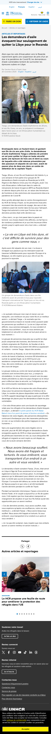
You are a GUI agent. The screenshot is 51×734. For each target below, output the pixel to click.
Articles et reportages (17, 28)
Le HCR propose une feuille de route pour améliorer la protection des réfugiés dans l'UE (23, 602)
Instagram (14, 652)
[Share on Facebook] (28, 546)
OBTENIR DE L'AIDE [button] (38, 21)
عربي (40, 7)
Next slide (46, 279)
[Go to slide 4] (25, 614)
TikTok (25, 652)
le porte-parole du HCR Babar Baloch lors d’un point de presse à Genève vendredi (23, 412)
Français (21, 7)
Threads (36, 652)
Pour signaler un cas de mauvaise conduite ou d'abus (24, 695)
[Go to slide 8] (34, 614)
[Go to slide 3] (22, 614)
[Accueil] (14, 13)
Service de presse (9, 691)
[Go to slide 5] (27, 614)
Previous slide (4, 279)
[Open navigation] (3, 13)
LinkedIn (30, 652)
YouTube (19, 652)
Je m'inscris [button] (9, 671)
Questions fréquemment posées (15, 683)
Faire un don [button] (42, 15)
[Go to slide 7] (32, 614)
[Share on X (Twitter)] (22, 546)
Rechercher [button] (34, 15)
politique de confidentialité (16, 720)
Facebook (8, 652)
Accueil (4, 28)
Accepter (25, 729)
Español (31, 7)
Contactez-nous (8, 687)
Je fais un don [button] (10, 636)
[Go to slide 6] (29, 614)
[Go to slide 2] (20, 614)
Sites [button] (48, 15)
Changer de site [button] (33, 2)
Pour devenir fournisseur (12, 698)
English (11, 7)
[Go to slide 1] (18, 614)
